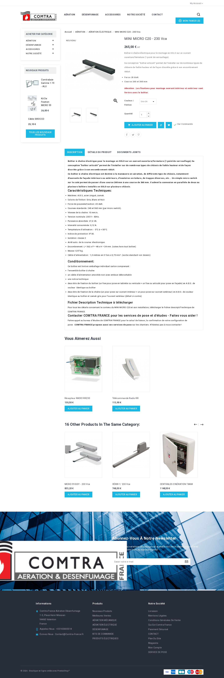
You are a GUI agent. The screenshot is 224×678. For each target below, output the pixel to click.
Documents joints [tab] (129, 152)
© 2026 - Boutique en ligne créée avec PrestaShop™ (45, 671)
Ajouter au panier (140, 125)
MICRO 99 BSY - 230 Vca (77, 484)
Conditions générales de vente (164, 620)
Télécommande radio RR (125, 398)
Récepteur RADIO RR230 (77, 398)
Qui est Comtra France (160, 625)
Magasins (153, 643)
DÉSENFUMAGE (90, 14)
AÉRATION (69, 14)
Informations (44, 603)
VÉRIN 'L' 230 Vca (121, 484)
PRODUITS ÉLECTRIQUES (105, 638)
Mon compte (155, 647)
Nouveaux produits (102, 611)
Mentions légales (157, 615)
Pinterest (138, 134)
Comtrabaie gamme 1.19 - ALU (47, 83)
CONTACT (157, 14)
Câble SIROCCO (36, 119)
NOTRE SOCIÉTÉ (136, 14)
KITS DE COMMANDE (103, 634)
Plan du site (154, 638)
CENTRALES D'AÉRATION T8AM (176, 484)
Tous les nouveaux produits (40, 133)
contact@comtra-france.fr (69, 634)
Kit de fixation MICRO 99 (46, 101)
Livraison (153, 611)
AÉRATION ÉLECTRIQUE (104, 625)
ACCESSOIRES (113, 14)
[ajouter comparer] (161, 125)
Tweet (132, 134)
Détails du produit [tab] (100, 152)
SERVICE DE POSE (157, 652)
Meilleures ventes (101, 615)
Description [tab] (74, 152)
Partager (127, 134)
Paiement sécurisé (158, 629)
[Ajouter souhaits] (169, 125)
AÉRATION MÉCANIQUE (104, 620)
